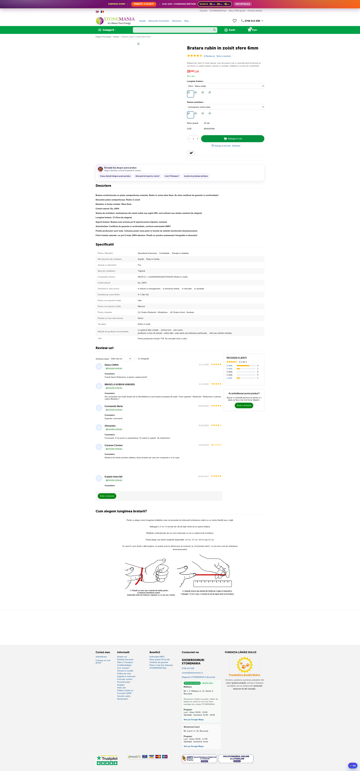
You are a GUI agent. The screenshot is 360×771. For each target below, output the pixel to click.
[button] (236, 145)
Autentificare (101, 657)
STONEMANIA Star (218, 11)
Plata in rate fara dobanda (161, 665)
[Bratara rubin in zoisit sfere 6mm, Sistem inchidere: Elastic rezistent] (204, 114)
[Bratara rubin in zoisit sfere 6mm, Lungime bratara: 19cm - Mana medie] (190, 93)
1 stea (229, 378)
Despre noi (122, 657)
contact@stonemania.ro (192, 673)
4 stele (229, 368)
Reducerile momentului (158, 21)
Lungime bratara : (195, 81)
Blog (186, 21)
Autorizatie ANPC (157, 657)
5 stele (229, 365)
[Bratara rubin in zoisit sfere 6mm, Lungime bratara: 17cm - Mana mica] (197, 93)
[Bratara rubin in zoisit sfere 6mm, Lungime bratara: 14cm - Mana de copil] (211, 93)
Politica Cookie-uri (125, 690)
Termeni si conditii (125, 671)
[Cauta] (214, 30)
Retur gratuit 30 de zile (159, 659)
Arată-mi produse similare (196, 176)
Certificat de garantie (158, 662)
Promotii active (123, 682)
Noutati (142, 21)
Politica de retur (124, 673)
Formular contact (124, 679)
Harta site (121, 687)
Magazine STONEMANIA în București (198, 677)
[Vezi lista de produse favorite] (234, 22)
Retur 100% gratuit (237, 11)
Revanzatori (122, 699)
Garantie (203, 11)
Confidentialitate (124, 665)
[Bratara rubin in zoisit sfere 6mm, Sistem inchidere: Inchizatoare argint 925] (197, 114)
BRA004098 (209, 129)
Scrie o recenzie (223, 56)
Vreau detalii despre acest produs (115, 176)
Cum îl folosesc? (172, 176)
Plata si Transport (125, 662)
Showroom (177, 21)
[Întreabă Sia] (352, 765)
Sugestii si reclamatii (126, 676)
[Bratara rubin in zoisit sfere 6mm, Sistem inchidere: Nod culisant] (211, 114)
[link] (180, 4)
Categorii (108, 30)
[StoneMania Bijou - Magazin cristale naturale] (115, 21)
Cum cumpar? (123, 668)
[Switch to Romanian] (102, 11)
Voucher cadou (123, 696)
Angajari (120, 685)
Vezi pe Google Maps (194, 719)
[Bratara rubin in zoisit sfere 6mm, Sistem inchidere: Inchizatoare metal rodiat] (190, 114)
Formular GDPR (124, 693)
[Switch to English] (97, 11)
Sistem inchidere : (195, 102)
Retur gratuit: (193, 123)
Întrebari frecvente (125, 659)
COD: (189, 129)
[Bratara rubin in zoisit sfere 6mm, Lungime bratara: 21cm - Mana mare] (204, 93)
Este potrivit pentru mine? (148, 176)
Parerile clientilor (255, 11)
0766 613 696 (252, 20)
